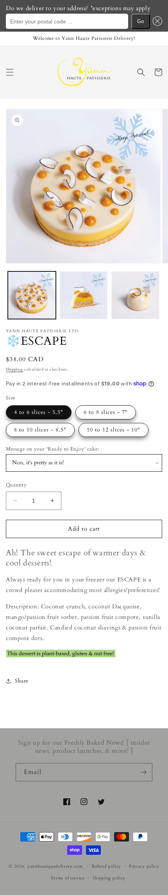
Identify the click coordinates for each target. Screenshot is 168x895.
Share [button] (22, 681)
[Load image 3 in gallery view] (84, 295)
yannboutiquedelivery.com (55, 866)
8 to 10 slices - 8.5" (40, 429)
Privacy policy (144, 866)
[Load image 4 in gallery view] (135, 295)
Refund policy (106, 866)
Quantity (16, 485)
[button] (156, 21)
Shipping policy (109, 878)
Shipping (14, 369)
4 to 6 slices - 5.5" (38, 412)
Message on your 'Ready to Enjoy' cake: (52, 449)
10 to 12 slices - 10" (113, 429)
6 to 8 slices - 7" (106, 412)
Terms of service (67, 878)
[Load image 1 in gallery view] (32, 295)
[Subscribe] (143, 772)
